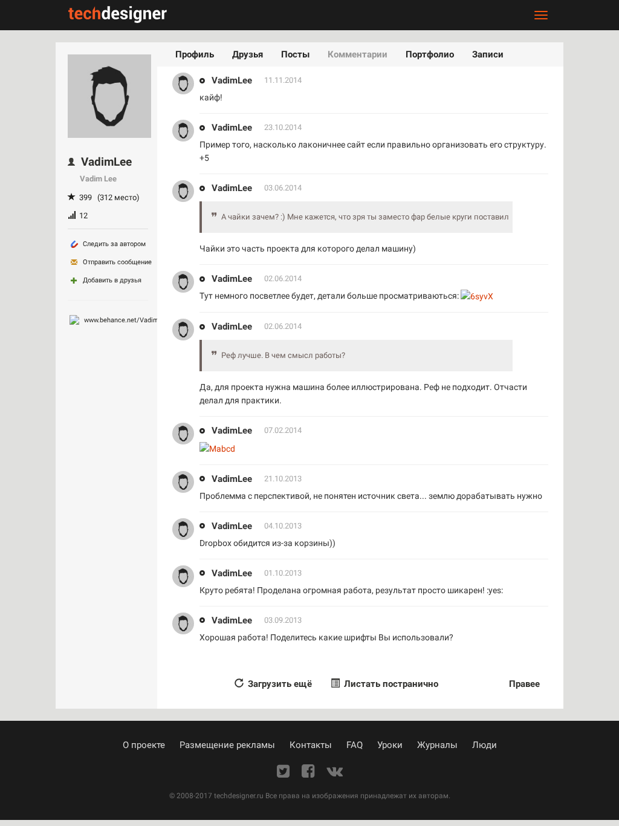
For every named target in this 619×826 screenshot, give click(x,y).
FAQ (354, 745)
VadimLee (232, 80)
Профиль (194, 54)
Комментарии (357, 54)
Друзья (247, 54)
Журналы (437, 745)
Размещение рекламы (227, 745)
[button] (384, 684)
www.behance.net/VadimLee (126, 320)
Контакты (311, 745)
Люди (484, 745)
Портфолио (430, 54)
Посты (295, 54)
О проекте (144, 745)
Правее (524, 683)
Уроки (390, 745)
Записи (488, 54)
